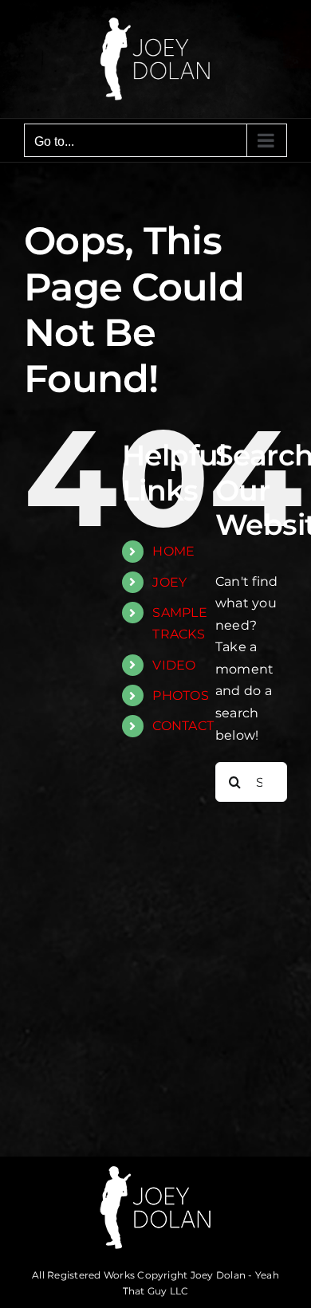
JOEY (169, 582)
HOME (173, 551)
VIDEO (173, 665)
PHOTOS (180, 695)
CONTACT (183, 725)
